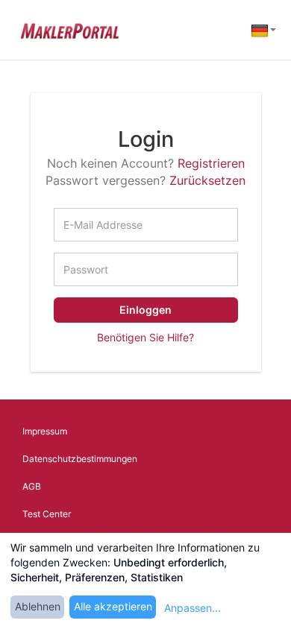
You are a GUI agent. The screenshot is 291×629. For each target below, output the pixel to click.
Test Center (46, 513)
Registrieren (211, 163)
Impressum (44, 431)
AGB (31, 486)
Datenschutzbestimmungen (79, 458)
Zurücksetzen (207, 180)
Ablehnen (37, 606)
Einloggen (145, 309)
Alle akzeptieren (113, 606)
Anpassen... (192, 607)
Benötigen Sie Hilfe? (145, 337)
